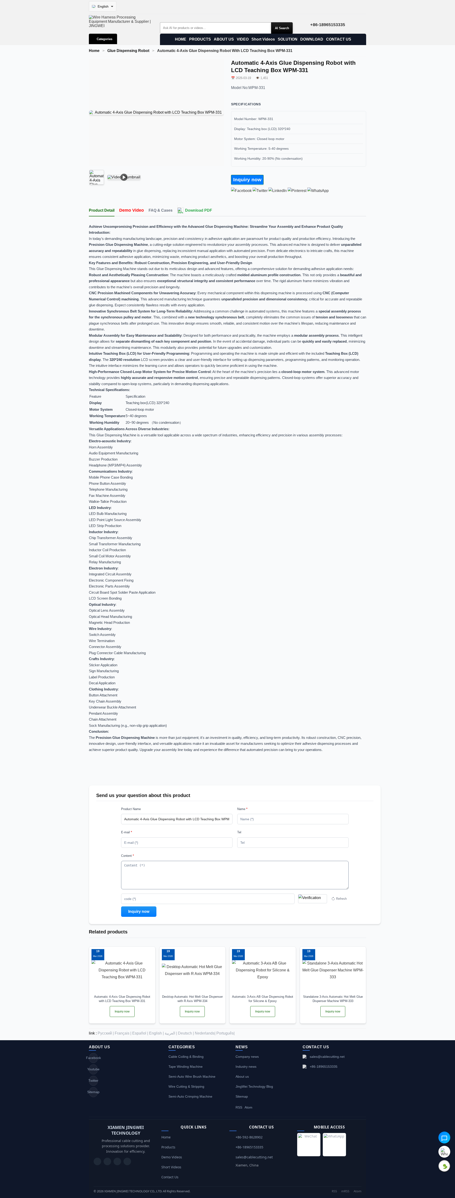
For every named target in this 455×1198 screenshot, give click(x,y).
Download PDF (198, 210)
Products (168, 1147)
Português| (225, 1033)
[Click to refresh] (312, 898)
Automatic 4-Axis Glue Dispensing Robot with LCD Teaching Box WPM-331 (122, 999)
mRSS (345, 1191)
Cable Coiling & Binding (186, 1056)
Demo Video (131, 210)
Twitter (93, 1080)
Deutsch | (186, 1033)
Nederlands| (205, 1033)
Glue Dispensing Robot (128, 51)
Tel (239, 832)
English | (156, 1033)
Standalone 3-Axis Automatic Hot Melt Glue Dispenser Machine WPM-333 (333, 999)
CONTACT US (338, 39)
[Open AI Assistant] (444, 1137)
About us (242, 1076)
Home (94, 51)
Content (127, 856)
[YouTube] (97, 1161)
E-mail (126, 832)
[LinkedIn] (117, 1161)
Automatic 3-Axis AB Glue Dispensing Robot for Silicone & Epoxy (262, 999)
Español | (140, 1033)
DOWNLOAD (311, 39)
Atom (248, 1107)
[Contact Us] (127, 1161)
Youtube (93, 1069)
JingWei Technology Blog (254, 1086)
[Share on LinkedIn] (277, 191)
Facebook (93, 1058)
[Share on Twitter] (260, 191)
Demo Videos (171, 1157)
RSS (239, 1107)
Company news (247, 1056)
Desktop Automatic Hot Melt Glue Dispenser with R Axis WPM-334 (192, 999)
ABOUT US (224, 39)
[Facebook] (107, 1161)
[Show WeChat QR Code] (444, 1166)
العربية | (171, 1033)
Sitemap (93, 1092)
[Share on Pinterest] (297, 191)
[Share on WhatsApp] (318, 191)
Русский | (106, 1033)
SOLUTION (287, 39)
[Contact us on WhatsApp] (444, 1152)
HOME (180, 39)
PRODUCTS (200, 39)
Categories (104, 39)
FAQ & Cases (161, 210)
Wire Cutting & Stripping (186, 1086)
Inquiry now (247, 179)
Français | (123, 1033)
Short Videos (263, 39)
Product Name (131, 809)
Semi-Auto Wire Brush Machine (191, 1076)
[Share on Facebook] (241, 191)
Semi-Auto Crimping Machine (190, 1096)
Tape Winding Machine (185, 1066)
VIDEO (243, 39)
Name (242, 809)
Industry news (246, 1066)
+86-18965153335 (323, 1066)
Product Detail (101, 210)
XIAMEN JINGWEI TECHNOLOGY (126, 1130)
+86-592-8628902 (249, 1137)
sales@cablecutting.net (327, 1056)
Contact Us (169, 1177)
